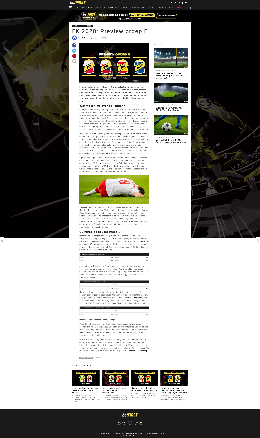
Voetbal (80, 7)
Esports (125, 7)
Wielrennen (113, 7)
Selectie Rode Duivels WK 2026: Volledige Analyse (169, 109)
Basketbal (101, 7)
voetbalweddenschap (134, 297)
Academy (136, 7)
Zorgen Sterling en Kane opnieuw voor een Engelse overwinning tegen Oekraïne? (173, 390)
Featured (98, 358)
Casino (160, 7)
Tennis (90, 7)
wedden (142, 241)
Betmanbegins (88, 38)
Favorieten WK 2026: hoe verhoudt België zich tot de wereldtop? (170, 75)
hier (124, 435)
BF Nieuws (170, 7)
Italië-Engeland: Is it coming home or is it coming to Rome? (85, 390)
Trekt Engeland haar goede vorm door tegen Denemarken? (114, 390)
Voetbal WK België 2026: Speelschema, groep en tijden (171, 141)
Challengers (148, 7)
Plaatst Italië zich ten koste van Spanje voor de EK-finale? (144, 389)
